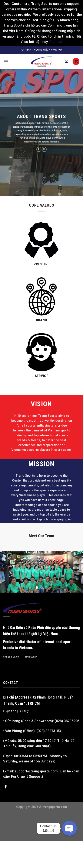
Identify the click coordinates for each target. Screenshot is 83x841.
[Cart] (76, 61)
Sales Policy (11, 656)
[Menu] (5, 61)
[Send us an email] (44, 149)
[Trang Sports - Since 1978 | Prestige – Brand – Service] (41, 61)
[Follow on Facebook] (38, 149)
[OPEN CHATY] (69, 828)
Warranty (31, 656)
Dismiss (55, 42)
